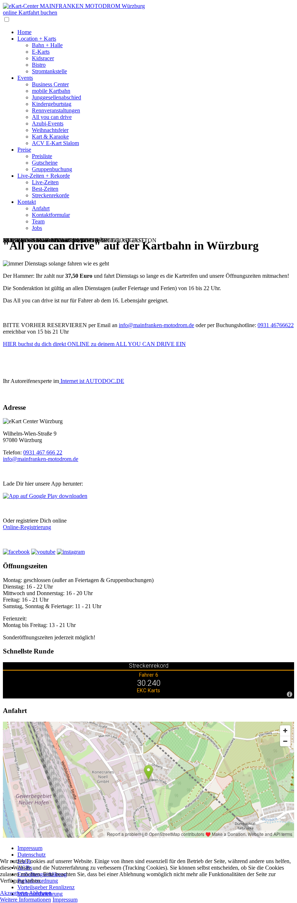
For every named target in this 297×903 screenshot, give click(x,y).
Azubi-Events (47, 123)
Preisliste (42, 156)
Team (38, 221)
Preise (24, 150)
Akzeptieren (14, 893)
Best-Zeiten (45, 189)
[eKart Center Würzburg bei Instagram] (71, 552)
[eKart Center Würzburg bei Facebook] (16, 552)
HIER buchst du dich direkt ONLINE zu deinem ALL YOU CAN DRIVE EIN (94, 344)
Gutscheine (45, 163)
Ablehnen (40, 893)
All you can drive (52, 117)
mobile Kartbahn (51, 91)
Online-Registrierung (27, 527)
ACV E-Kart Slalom (55, 143)
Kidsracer (43, 58)
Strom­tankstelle (49, 71)
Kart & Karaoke (50, 136)
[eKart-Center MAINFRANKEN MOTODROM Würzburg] (74, 6)
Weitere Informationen (25, 899)
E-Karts (41, 52)
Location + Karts (36, 39)
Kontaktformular (51, 215)
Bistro (39, 65)
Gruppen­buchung (52, 169)
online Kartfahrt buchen (30, 12)
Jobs (37, 228)
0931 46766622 (276, 325)
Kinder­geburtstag (51, 104)
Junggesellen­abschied (56, 97)
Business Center (50, 84)
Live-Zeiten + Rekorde (43, 176)
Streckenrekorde (50, 195)
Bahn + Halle (47, 45)
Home (24, 32)
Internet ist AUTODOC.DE (91, 381)
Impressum (29, 848)
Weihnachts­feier (50, 130)
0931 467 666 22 (42, 452)
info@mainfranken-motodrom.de (156, 325)
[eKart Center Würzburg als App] (45, 496)
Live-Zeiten (45, 182)
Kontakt (26, 202)
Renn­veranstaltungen (56, 110)
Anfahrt (41, 208)
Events (25, 78)
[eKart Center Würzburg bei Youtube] (43, 552)
